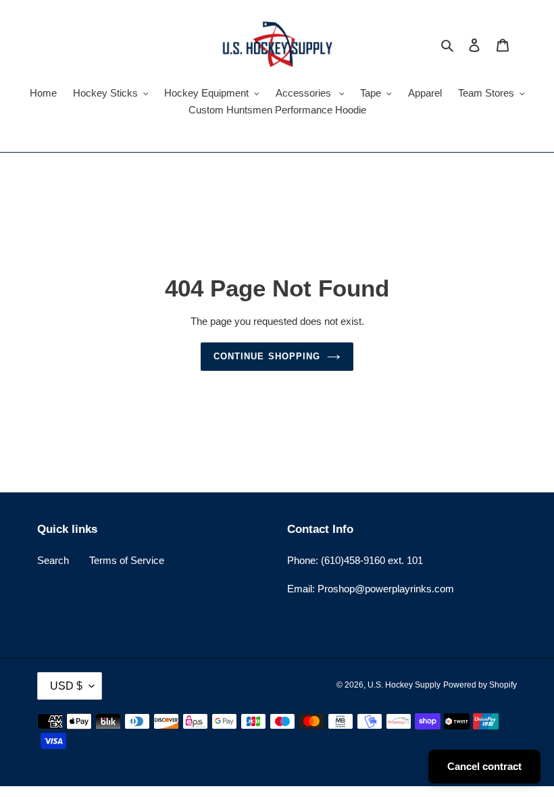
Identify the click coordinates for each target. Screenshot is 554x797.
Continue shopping (266, 356)
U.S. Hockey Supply (404, 685)
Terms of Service (126, 560)
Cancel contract (484, 766)
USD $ (66, 686)
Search (53, 560)
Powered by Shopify (480, 685)
